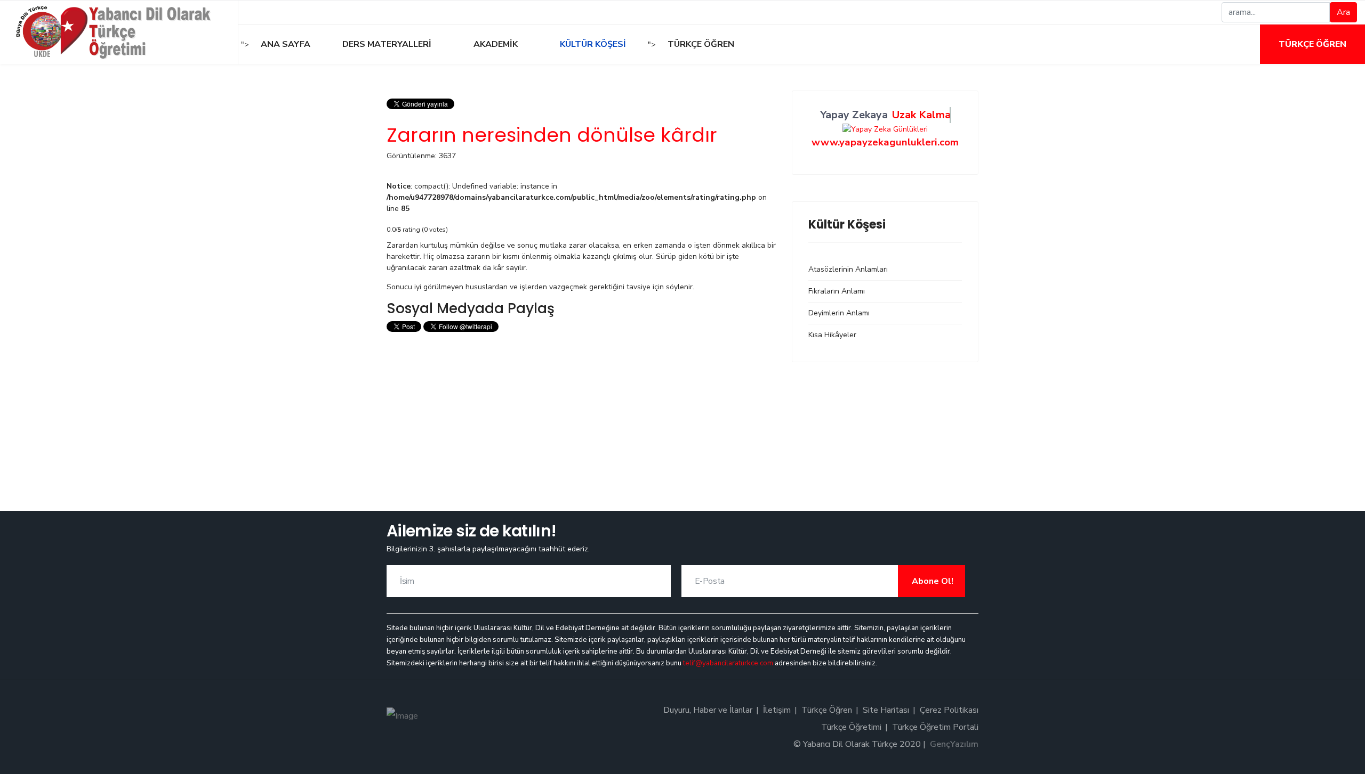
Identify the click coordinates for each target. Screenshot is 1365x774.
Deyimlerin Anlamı (839, 313)
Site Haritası (886, 710)
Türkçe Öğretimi (851, 727)
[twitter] (270, 12)
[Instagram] (282, 12)
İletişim (777, 710)
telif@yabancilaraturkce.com (728, 663)
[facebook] (257, 12)
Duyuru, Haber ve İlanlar (707, 710)
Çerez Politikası (949, 710)
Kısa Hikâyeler (832, 335)
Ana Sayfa (285, 44)
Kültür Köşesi (592, 44)
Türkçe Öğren (1312, 44)
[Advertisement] (581, 409)
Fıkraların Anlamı (836, 291)
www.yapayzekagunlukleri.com (885, 142)
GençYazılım (954, 744)
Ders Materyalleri (385, 44)
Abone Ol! (931, 581)
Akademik (494, 44)
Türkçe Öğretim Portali (935, 727)
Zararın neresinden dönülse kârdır (552, 135)
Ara (1343, 12)
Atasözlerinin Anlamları (848, 269)
